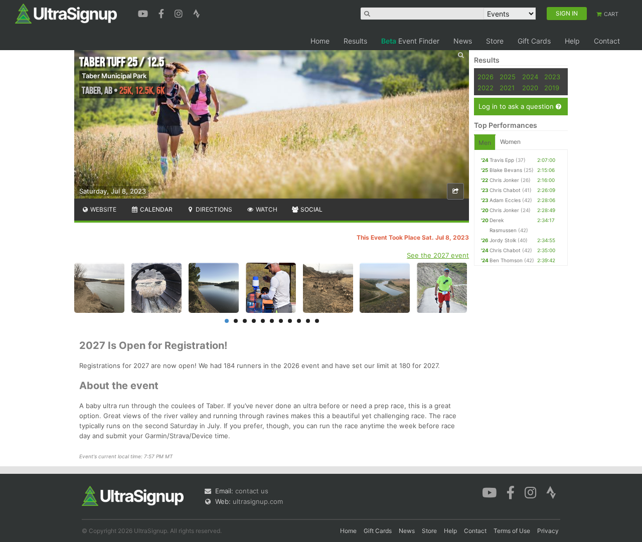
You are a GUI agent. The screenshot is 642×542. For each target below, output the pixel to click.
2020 (530, 88)
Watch (265, 209)
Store (495, 41)
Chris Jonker (504, 180)
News (462, 41)
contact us (251, 491)
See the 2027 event (438, 255)
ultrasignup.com (258, 501)
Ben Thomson (506, 260)
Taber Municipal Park (114, 76)
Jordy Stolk (503, 240)
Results (355, 41)
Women (510, 141)
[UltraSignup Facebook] (162, 13)
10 (308, 321)
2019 (551, 88)
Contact (607, 41)
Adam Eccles (505, 200)
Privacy (548, 530)
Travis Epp (502, 160)
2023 (552, 77)
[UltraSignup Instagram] (180, 13)
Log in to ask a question (517, 106)
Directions (213, 209)
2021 (507, 88)
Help (572, 41)
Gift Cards (534, 41)
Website (102, 209)
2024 (530, 77)
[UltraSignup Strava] (196, 13)
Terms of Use (512, 530)
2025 (508, 77)
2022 (485, 88)
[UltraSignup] (66, 13)
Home (320, 41)
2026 (485, 77)
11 (317, 321)
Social (311, 209)
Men (484, 142)
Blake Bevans (506, 170)
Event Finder (410, 41)
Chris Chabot (505, 190)
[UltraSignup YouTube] (144, 13)
